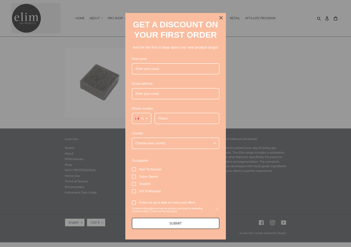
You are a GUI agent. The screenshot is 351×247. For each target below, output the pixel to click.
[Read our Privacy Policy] (216, 208)
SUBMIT (175, 223)
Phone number (142, 108)
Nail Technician (150, 169)
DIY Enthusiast (150, 191)
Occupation (140, 160)
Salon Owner (148, 176)
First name (139, 59)
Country (137, 133)
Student (144, 184)
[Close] (221, 18)
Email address (142, 83)
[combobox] (141, 118)
